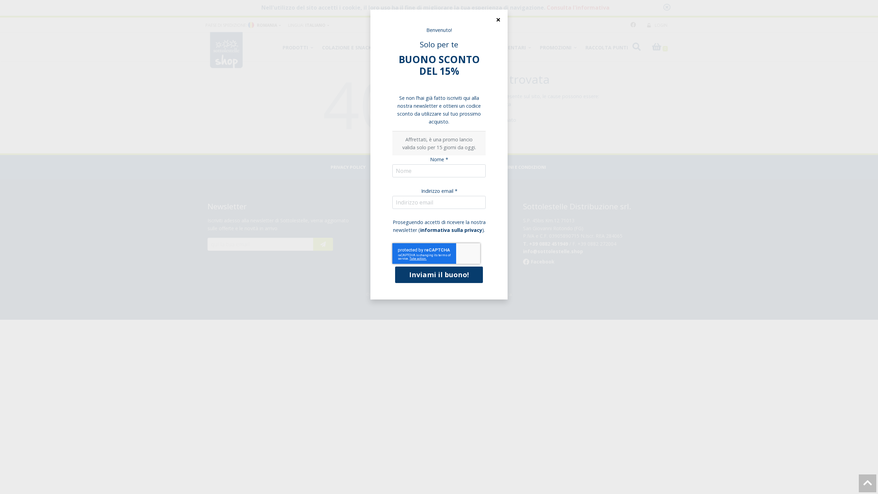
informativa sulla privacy (451, 230)
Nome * (439, 159)
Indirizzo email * (439, 191)
